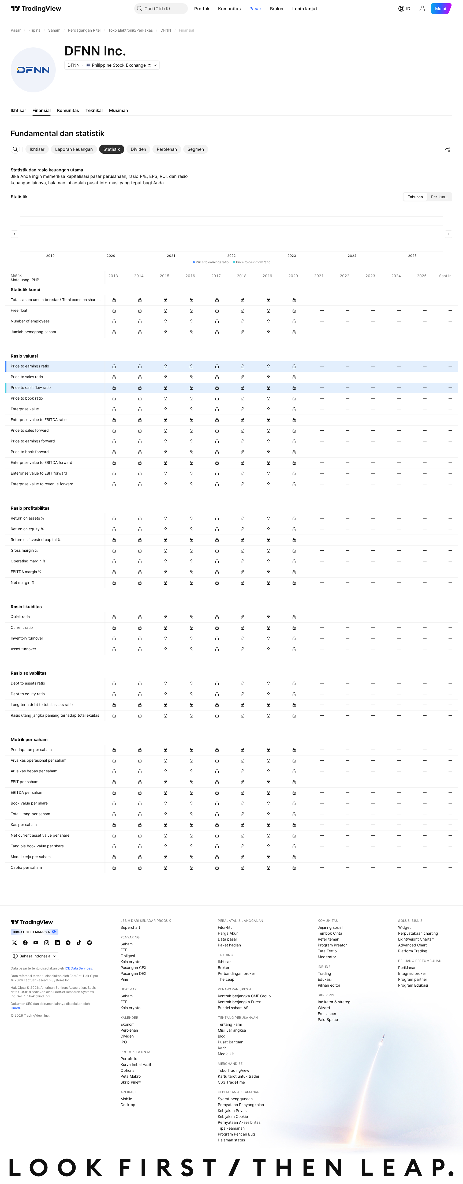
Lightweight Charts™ (416, 939)
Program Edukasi (413, 985)
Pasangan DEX (133, 973)
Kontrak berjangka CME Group (244, 996)
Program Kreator (332, 945)
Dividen (127, 1036)
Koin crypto (130, 961)
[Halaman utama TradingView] (36, 8)
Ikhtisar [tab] (18, 110)
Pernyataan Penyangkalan (241, 1104)
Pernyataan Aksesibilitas (239, 1122)
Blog (222, 1036)
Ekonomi (128, 1024)
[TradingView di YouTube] (36, 942)
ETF (124, 950)
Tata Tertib (327, 951)
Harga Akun (228, 933)
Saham (127, 944)
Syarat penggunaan (235, 1098)
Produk (202, 8)
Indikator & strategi (334, 1001)
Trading (324, 973)
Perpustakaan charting (418, 933)
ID (408, 8)
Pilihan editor (329, 985)
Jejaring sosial (330, 927)
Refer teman (328, 939)
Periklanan (407, 967)
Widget (404, 927)
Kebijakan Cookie (233, 1116)
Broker (277, 8)
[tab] (37, 149)
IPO (124, 1042)
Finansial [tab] (41, 110)
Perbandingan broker (236, 973)
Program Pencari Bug (236, 1134)
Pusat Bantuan (230, 1042)
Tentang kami (230, 1024)
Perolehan (129, 1030)
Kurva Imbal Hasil (136, 1064)
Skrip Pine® (131, 1082)
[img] (149, 65)
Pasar (255, 8)
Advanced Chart (412, 945)
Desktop (128, 1104)
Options (127, 1070)
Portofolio (129, 1058)
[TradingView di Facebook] (25, 942)
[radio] (415, 197)
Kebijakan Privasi (232, 1110)
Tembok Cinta (330, 933)
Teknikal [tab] (94, 110)
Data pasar (227, 939)
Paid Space (328, 1019)
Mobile (126, 1098)
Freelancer (327, 1013)
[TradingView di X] (14, 942)
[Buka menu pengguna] (422, 8)
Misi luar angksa (232, 1030)
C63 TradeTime (231, 1082)
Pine (124, 979)
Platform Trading (412, 951)
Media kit (226, 1053)
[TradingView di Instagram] (46, 942)
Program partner (412, 979)
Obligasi (128, 955)
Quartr (15, 1008)
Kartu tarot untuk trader (238, 1076)
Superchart (130, 927)
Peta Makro (131, 1076)
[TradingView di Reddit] (89, 942)
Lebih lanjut (304, 8)
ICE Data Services (78, 968)
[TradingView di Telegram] (68, 942)
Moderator (327, 956)
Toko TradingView (233, 1070)
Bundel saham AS (233, 1007)
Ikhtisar (224, 961)
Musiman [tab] (118, 110)
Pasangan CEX (133, 967)
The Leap (226, 979)
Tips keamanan (231, 1128)
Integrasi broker (412, 973)
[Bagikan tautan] (447, 149)
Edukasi (324, 979)
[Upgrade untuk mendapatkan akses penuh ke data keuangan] (114, 300)
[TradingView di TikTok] (79, 942)
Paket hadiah (229, 945)
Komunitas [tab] (68, 110)
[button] (213, 8)
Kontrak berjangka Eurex (239, 1001)
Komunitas (229, 8)
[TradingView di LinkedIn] (57, 942)
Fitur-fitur (226, 927)
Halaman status (231, 1140)
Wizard (324, 1007)
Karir (222, 1048)
